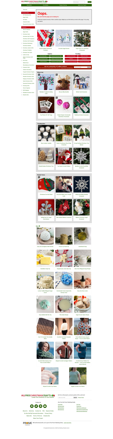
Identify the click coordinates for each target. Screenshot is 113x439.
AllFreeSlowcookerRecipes (82, 409)
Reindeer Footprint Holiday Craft (46, 92)
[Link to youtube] (45, 406)
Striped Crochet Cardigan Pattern (64, 361)
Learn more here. (67, 422)
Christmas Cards (26, 34)
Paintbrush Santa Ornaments (82, 115)
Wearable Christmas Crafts (28, 92)
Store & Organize (26, 88)
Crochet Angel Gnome (63, 48)
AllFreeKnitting (61, 408)
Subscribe (25, 9)
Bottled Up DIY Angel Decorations (46, 218)
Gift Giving (25, 60)
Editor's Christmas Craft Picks (28, 58)
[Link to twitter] (36, 406)
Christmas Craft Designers (28, 41)
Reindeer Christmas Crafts (28, 76)
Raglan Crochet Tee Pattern (78, 386)
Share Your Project (38, 418)
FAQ (43, 411)
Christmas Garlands (27, 45)
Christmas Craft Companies (28, 38)
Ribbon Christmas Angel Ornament (82, 218)
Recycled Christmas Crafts (28, 24)
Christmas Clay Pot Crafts (28, 36)
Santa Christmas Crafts (27, 81)
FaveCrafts (60, 404)
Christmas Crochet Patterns (56, 61)
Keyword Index (50, 411)
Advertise (31, 411)
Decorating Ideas (43, 56)
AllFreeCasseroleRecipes (82, 411)
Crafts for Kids (26, 54)
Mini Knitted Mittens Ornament (63, 217)
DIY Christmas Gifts (27, 15)
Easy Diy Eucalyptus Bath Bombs (45, 246)
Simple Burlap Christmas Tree (46, 166)
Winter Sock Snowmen (81, 92)
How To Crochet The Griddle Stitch (45, 337)
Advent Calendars (26, 29)
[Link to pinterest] (40, 406)
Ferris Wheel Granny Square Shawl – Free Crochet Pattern (82, 337)
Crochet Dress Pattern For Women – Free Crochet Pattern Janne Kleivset (82, 362)
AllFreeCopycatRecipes (81, 408)
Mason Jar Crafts (84, 56)
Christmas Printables (27, 50)
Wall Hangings (26, 90)
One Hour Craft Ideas (71, 56)
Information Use (69, 67)
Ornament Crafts (26, 21)
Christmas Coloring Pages (84, 61)
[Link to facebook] (32, 406)
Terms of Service (37, 416)
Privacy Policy (63, 67)
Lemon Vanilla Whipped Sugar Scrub (45, 291)
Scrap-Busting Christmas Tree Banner (81, 144)
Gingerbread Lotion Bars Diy (64, 268)
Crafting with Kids (43, 61)
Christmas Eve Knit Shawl (46, 194)
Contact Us (38, 411)
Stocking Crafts (26, 85)
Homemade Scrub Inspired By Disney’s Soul (63, 291)
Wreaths (71, 58)
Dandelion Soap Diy (45, 268)
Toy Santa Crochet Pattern (63, 166)
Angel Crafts (25, 17)
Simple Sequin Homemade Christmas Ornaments (63, 115)
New (37, 226)
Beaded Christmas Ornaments (71, 61)
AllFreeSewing (61, 409)
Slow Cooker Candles (46, 143)
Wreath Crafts (26, 94)
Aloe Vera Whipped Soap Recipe (82, 268)
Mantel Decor (26, 62)
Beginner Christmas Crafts (56, 58)
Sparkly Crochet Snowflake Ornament (81, 167)
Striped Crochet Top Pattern (50, 386)
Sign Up (89, 67)
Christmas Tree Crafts (27, 52)
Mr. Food (78, 404)
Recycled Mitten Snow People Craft (64, 195)
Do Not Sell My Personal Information (33, 413)
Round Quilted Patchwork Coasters (45, 49)
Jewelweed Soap (82, 246)
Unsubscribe (46, 416)
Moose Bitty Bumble (64, 92)
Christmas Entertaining (27, 43)
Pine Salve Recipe (64, 314)
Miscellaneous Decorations (28, 65)
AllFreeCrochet (61, 406)
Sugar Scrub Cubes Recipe (82, 314)
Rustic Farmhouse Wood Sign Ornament (64, 144)
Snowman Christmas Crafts (28, 83)
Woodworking (84, 58)
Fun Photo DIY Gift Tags (46, 115)
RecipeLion (79, 406)
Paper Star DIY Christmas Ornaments (82, 49)
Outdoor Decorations (27, 69)
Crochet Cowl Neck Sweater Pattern (64, 337)
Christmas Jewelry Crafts (28, 47)
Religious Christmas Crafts (28, 78)
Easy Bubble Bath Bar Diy (45, 314)
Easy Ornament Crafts (43, 58)
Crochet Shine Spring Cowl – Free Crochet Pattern (45, 361)
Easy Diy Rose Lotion (82, 291)
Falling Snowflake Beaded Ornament (81, 195)
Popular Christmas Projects (28, 71)
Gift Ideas (25, 19)
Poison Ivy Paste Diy (64, 246)
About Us (25, 411)
